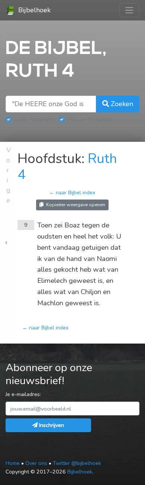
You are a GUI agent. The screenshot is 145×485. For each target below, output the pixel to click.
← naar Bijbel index (72, 192)
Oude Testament (34, 119)
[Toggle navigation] (129, 10)
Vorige (8, 175)
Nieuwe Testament (90, 119)
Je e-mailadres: (23, 394)
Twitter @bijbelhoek (77, 463)
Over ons (36, 463)
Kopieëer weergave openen (75, 204)
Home (13, 463)
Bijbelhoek (33, 10)
